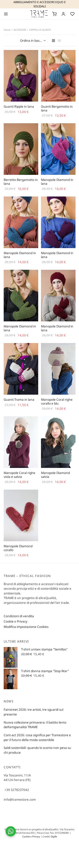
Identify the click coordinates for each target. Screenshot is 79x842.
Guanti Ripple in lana (19, 106)
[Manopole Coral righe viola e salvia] (21, 442)
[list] (59, 40)
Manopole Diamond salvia (55, 475)
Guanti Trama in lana (19, 399)
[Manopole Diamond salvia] (58, 442)
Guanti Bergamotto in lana (57, 108)
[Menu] (6, 14)
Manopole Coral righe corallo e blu (57, 401)
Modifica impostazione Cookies (26, 627)
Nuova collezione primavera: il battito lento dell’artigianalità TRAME (35, 724)
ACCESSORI (20, 29)
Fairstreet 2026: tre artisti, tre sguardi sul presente (33, 711)
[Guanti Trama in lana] (21, 369)
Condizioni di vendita (19, 616)
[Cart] (54, 14)
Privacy (22, 621)
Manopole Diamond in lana (57, 181)
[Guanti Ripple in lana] (21, 76)
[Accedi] (63, 14)
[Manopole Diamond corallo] (21, 515)
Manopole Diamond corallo (18, 548)
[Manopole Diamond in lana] (58, 149)
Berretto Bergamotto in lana (21, 181)
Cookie (9, 621)
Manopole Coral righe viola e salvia (19, 475)
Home (7, 29)
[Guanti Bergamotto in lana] (58, 76)
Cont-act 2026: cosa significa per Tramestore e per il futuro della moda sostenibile (37, 737)
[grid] (53, 40)
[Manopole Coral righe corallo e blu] (58, 369)
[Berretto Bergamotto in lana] (21, 149)
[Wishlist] (72, 14)
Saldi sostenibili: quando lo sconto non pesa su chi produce (37, 750)
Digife (54, 836)
